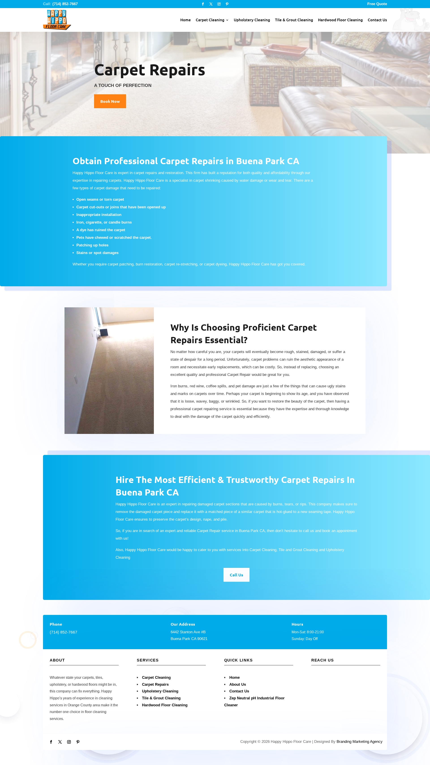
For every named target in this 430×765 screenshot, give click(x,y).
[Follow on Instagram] (219, 4)
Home (185, 19)
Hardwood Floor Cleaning (340, 19)
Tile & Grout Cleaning (294, 19)
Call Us (236, 574)
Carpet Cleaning (210, 19)
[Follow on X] (211, 4)
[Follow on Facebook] (203, 4)
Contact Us (377, 19)
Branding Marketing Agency (360, 741)
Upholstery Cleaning (252, 19)
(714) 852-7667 (65, 4)
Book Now (110, 101)
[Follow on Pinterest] (227, 4)
